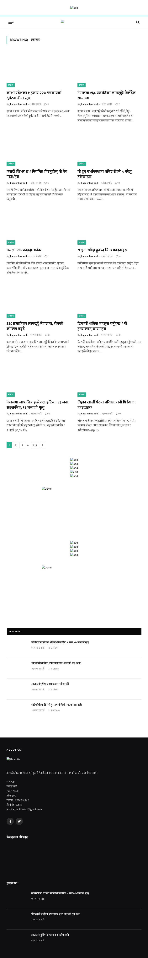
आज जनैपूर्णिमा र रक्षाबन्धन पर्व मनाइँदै (50, 684)
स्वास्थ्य (11, 164)
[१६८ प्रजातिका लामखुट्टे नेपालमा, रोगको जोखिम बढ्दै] (39, 300)
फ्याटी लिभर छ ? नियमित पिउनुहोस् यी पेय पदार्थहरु (37, 174)
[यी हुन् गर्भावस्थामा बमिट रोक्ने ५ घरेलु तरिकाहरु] (109, 148)
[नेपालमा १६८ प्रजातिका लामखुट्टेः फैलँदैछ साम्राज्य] (109, 69)
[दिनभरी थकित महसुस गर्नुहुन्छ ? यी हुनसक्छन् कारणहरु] (109, 300)
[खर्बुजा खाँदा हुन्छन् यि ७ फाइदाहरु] (109, 227)
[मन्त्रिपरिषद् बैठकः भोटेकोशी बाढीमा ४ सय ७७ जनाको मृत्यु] (17, 647)
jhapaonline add (18, 104)
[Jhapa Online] (74, 22)
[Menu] (10, 22)
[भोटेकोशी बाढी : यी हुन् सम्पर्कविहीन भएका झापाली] (17, 710)
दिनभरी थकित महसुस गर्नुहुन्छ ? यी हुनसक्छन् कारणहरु (102, 326)
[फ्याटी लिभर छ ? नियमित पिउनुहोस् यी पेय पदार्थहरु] (39, 148)
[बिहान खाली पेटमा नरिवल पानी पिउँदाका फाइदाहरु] (109, 379)
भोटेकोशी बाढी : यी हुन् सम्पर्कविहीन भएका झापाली (56, 705)
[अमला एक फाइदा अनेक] (39, 227)
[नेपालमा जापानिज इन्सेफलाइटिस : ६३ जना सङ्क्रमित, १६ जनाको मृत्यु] (39, 379)
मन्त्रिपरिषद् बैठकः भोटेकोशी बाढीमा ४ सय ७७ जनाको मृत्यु (60, 642)
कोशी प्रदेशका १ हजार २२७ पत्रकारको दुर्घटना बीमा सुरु (34, 95)
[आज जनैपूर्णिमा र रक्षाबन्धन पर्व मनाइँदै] (17, 689)
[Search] (137, 22)
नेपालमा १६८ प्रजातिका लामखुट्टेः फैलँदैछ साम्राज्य (106, 95)
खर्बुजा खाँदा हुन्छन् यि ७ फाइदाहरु (102, 250)
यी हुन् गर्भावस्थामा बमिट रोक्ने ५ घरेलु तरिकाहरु (104, 174)
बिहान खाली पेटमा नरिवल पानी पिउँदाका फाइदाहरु (106, 405)
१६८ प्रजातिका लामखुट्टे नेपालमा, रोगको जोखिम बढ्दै (35, 326)
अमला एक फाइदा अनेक (24, 250)
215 (35, 445)
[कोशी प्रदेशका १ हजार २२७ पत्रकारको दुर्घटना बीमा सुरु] (39, 69)
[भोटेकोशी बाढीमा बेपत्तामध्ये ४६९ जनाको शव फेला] (17, 668)
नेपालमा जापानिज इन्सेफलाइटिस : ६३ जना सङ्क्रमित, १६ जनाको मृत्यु (37, 405)
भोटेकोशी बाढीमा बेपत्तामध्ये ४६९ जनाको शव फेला (56, 663)
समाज (10, 85)
